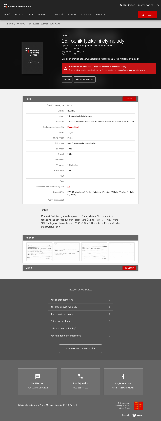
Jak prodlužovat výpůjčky (63, 307)
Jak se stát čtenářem (61, 299)
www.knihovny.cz (138, 70)
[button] (32, 58)
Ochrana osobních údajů (63, 328)
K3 (68, 187)
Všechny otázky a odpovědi (80, 348)
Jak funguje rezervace (62, 314)
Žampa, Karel (73, 127)
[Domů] (17, 6)
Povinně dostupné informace (65, 335)
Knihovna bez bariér (60, 321)
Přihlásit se (127, 5)
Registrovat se (145, 5)
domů (10, 24)
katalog (21, 24)
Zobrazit (129, 268)
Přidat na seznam (84, 79)
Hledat (147, 15)
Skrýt (129, 99)
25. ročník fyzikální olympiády (44, 24)
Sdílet (67, 79)
